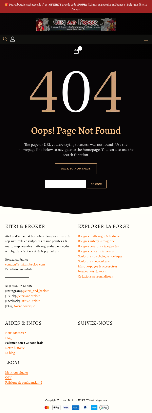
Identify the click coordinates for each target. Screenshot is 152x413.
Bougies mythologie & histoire (99, 236)
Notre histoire (15, 348)
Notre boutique (24, 306)
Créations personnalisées (95, 276)
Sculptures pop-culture (94, 261)
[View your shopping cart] (76, 51)
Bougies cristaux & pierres (96, 251)
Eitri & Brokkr (30, 301)
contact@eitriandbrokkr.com (25, 264)
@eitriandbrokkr (28, 296)
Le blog (10, 353)
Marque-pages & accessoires (97, 266)
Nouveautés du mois (92, 271)
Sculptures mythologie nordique (100, 256)
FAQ (8, 338)
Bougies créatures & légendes (98, 246)
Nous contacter (15, 332)
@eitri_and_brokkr (35, 291)
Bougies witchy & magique (96, 241)
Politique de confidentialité (23, 382)
